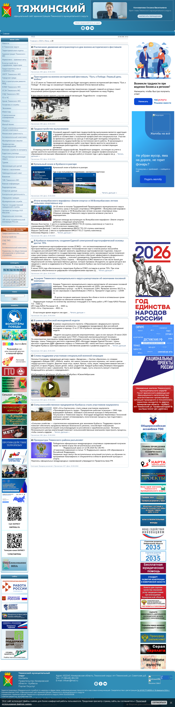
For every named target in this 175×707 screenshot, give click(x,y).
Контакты (23, 678)
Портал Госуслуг (26, 686)
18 (8, 282)
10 (5, 279)
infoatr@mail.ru (70, 680)
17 (5, 282)
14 (18, 279)
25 (8, 285)
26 (11, 285)
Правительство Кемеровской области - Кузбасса (33, 682)
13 (14, 279)
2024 (41, 41)
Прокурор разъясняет (46, 466)
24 (5, 285)
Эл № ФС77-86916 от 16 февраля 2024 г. (153, 690)
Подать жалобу (153, 179)
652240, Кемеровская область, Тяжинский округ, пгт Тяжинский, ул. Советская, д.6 (104, 675)
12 (11, 279)
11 (8, 279)
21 (18, 282)
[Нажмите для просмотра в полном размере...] (64, 193)
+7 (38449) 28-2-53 (69, 678)
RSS (33, 37)
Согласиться (159, 703)
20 (14, 282)
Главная (6, 33)
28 (18, 285)
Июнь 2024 (19, 267)
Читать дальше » (109, 193)
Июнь (47, 41)
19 (11, 282)
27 (14, 285)
